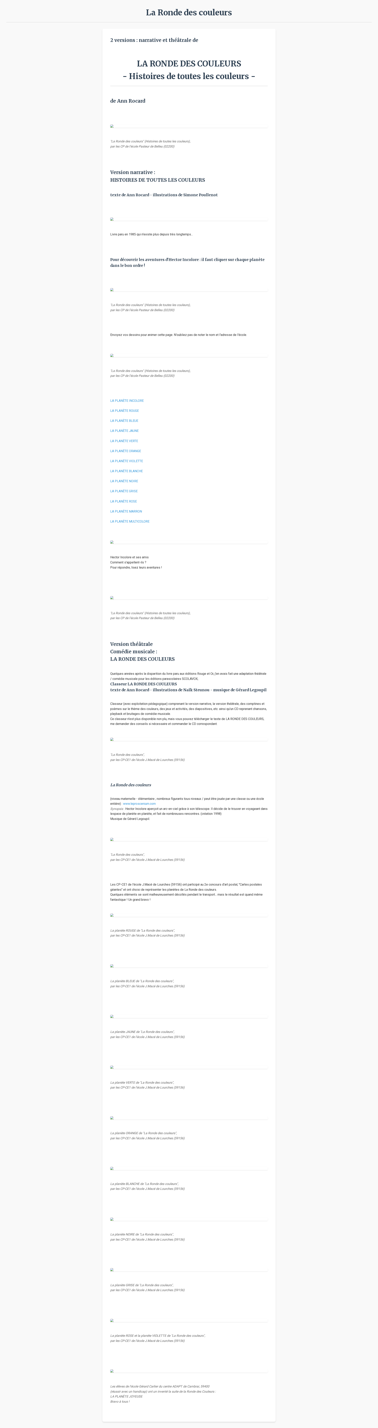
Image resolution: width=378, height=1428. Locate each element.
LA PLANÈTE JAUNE (124, 431)
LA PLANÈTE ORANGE (125, 451)
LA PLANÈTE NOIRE (124, 481)
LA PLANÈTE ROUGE (124, 411)
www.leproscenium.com (139, 804)
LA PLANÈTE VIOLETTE (126, 461)
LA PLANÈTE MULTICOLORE (129, 521)
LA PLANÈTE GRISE (124, 491)
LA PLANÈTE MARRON (126, 511)
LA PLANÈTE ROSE (123, 501)
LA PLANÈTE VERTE (124, 441)
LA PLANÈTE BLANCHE (126, 471)
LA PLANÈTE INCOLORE (127, 401)
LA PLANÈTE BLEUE (124, 421)
